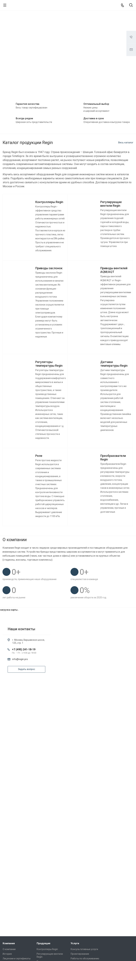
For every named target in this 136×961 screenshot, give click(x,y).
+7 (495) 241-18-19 (23, 649)
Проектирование (80, 954)
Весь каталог (125, 142)
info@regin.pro (20, 659)
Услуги (75, 943)
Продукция (43, 943)
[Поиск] (131, 5)
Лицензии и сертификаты (17, 958)
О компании (9, 949)
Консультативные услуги (84, 949)
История (7, 954)
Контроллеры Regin (47, 949)
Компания (9, 943)
